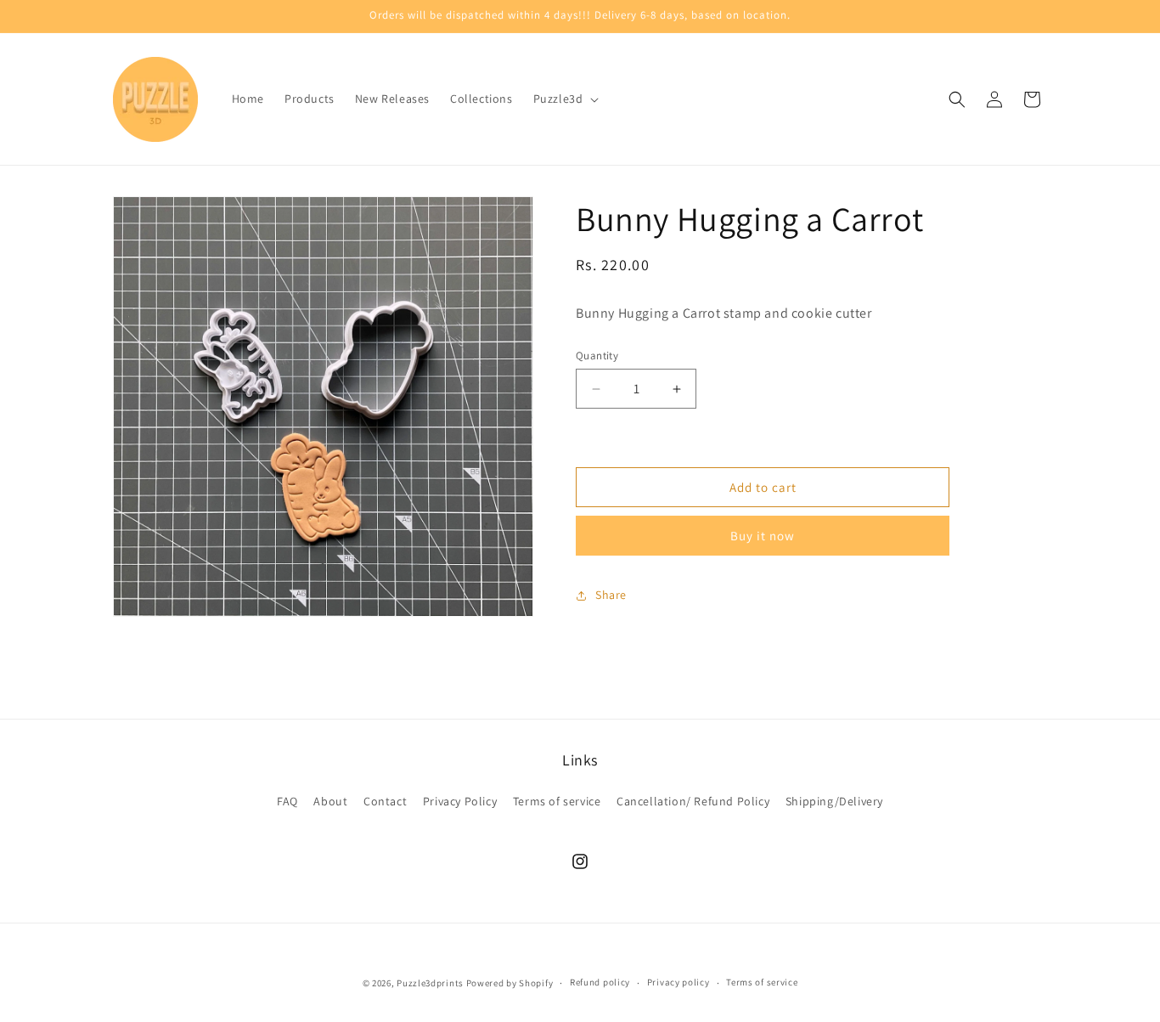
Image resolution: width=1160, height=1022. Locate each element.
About (330, 801)
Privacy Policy (460, 801)
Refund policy (600, 982)
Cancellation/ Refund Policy (693, 801)
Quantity (597, 355)
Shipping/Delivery (834, 801)
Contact (385, 801)
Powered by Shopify (510, 983)
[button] (564, 98)
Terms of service (557, 801)
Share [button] (611, 595)
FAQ (287, 801)
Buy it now (762, 536)
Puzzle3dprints (430, 983)
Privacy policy (678, 982)
